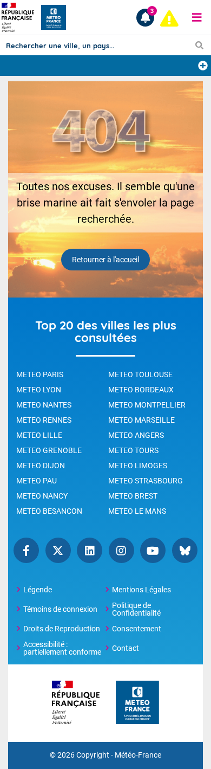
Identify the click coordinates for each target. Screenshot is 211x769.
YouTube (153, 550)
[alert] (169, 18)
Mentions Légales (141, 589)
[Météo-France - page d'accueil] (137, 703)
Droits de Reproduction (61, 628)
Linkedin (89, 550)
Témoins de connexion (60, 609)
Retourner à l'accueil (105, 259)
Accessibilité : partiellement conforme (62, 648)
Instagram (121, 550)
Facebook (26, 550)
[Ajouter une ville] (203, 65)
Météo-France (138, 755)
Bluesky (184, 550)
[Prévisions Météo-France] (53, 17)
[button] (197, 17)
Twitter (58, 550)
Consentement (136, 628)
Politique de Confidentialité (136, 609)
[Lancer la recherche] (199, 45)
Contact (125, 648)
